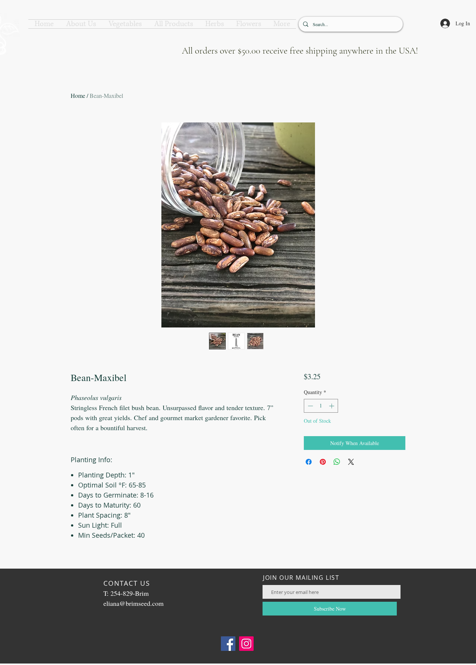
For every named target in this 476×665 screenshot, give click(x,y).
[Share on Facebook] (308, 461)
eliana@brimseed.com (133, 603)
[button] (81, 24)
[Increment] (332, 405)
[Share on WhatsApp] (336, 461)
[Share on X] (351, 461)
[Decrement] (309, 405)
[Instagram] (246, 643)
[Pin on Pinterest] (322, 461)
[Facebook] (228, 643)
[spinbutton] (321, 405)
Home (78, 95)
